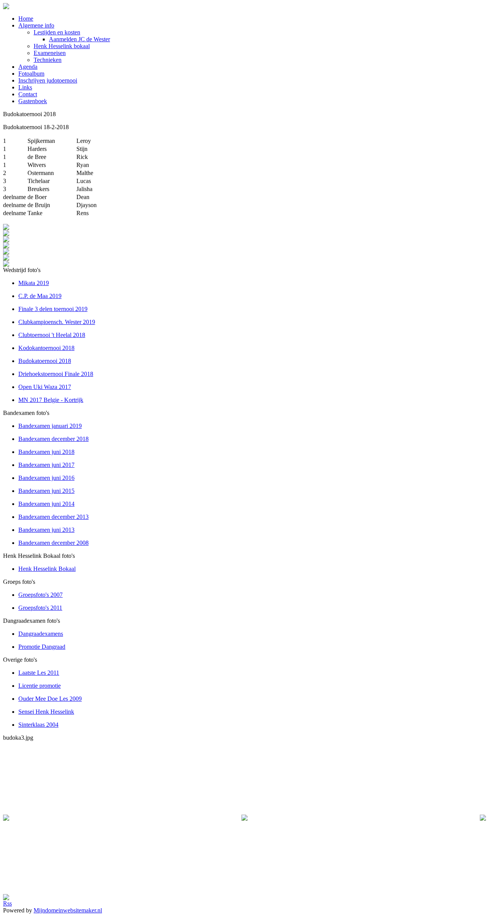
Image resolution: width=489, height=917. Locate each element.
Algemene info (36, 25)
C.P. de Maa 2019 (40, 296)
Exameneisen (50, 53)
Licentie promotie (39, 685)
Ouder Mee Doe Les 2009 (50, 698)
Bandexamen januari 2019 (50, 426)
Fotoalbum (31, 73)
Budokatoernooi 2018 (44, 361)
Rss (7, 903)
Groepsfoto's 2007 (40, 594)
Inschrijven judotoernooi (47, 80)
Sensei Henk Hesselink (46, 711)
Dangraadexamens (40, 633)
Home (25, 18)
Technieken (48, 60)
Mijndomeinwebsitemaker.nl (68, 910)
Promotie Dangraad (41, 646)
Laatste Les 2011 (38, 672)
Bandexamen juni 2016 (46, 478)
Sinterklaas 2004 (38, 724)
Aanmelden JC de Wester (79, 39)
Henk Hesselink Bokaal (47, 568)
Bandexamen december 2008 (53, 543)
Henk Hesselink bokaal (62, 46)
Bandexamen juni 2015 (46, 491)
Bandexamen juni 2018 (46, 452)
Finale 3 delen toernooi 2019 (52, 309)
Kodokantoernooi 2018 (46, 348)
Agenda (27, 66)
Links (25, 87)
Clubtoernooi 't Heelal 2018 (51, 335)
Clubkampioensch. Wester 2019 (56, 322)
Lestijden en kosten (57, 32)
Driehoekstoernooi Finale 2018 (55, 374)
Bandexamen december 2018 (53, 439)
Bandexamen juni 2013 (46, 530)
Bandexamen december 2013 (53, 517)
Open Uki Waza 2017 (44, 387)
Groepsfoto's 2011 (40, 607)
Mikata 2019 (33, 283)
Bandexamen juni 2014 (46, 504)
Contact (27, 94)
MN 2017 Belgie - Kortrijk (50, 400)
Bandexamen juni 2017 (46, 465)
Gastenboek (32, 101)
